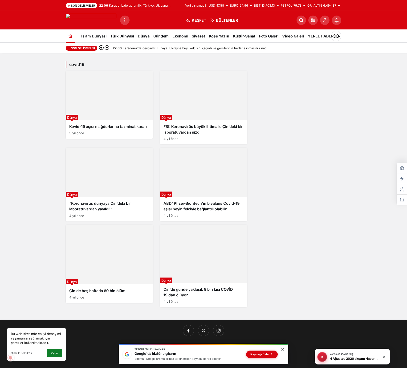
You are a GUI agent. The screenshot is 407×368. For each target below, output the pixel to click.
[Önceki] (101, 48)
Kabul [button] (54, 353)
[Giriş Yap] (325, 20)
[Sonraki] (107, 48)
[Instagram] (218, 330)
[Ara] (301, 20)
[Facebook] (188, 330)
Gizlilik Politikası (22, 353)
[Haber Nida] (91, 19)
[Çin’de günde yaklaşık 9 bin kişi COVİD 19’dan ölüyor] (203, 266)
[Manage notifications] (10, 357)
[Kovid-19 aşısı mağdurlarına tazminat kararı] (109, 105)
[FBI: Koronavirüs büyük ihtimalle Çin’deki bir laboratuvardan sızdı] (203, 107)
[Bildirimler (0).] (402, 200)
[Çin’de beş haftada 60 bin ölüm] (109, 264)
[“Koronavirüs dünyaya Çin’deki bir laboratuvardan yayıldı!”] (109, 184)
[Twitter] (203, 330)
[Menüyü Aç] (125, 20)
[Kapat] (384, 357)
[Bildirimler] (336, 20)
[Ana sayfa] (70, 36)
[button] (313, 20)
